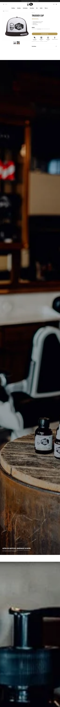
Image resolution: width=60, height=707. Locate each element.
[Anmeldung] (54, 4)
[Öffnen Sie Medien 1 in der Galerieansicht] (14, 42)
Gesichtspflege (25, 8)
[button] (3, 4)
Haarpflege (19, 8)
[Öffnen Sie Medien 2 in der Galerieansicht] (18, 42)
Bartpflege (13, 8)
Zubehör (41, 8)
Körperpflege (32, 8)
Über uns (46, 8)
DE (6, 4)
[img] (35, 19)
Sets (37, 8)
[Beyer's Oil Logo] (30, 4)
